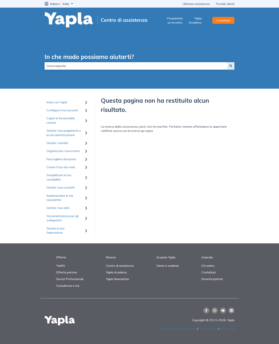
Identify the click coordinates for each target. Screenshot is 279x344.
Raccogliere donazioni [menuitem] (61, 159)
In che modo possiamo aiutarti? (89, 57)
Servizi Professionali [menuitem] (69, 279)
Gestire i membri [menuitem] (57, 143)
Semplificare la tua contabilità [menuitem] (58, 177)
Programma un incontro (175, 20)
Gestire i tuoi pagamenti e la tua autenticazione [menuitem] (63, 133)
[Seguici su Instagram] (215, 310)
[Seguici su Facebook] (206, 310)
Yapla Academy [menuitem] (116, 272)
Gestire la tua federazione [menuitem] (55, 230)
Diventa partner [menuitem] (212, 279)
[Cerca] (230, 65)
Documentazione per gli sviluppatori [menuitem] (62, 218)
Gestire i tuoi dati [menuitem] (57, 208)
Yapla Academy (195, 20)
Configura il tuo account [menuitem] (62, 110)
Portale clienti (225, 4)
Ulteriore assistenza (196, 4)
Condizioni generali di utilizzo (177, 328)
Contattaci (223, 20)
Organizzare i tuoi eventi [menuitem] (63, 151)
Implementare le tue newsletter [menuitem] (59, 198)
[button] (86, 102)
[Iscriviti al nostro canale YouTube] (223, 310)
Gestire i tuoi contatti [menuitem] (60, 187)
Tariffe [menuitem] (60, 266)
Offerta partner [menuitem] (66, 272)
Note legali (227, 328)
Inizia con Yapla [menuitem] (56, 102)
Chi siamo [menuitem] (207, 266)
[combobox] (136, 65)
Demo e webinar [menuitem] (167, 266)
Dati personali (208, 328)
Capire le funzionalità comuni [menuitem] (60, 120)
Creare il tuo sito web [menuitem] (60, 167)
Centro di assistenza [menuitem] (120, 266)
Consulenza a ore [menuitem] (68, 285)
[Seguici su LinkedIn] (231, 310)
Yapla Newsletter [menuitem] (117, 279)
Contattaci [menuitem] (208, 272)
